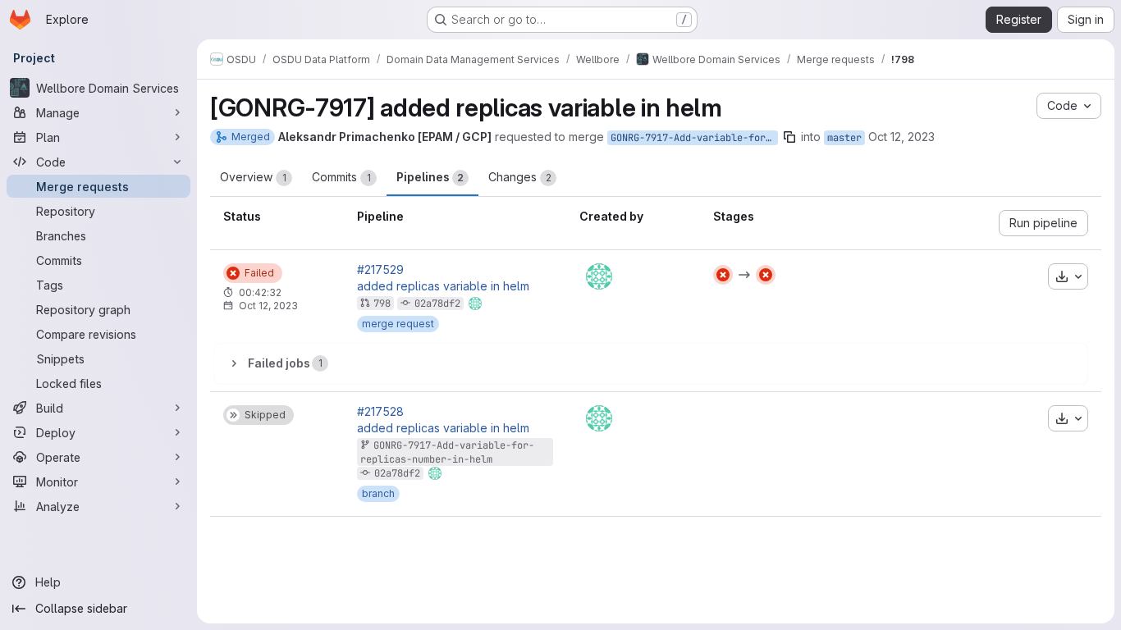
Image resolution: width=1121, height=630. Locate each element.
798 (382, 303)
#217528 (380, 411)
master (844, 137)
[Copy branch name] (789, 137)
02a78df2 (437, 303)
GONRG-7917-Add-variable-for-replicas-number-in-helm (694, 137)
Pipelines (430, 177)
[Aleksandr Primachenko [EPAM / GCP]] (599, 276)
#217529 (380, 269)
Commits (341, 177)
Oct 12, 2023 (901, 137)
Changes (519, 177)
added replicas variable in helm (443, 286)
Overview (253, 177)
